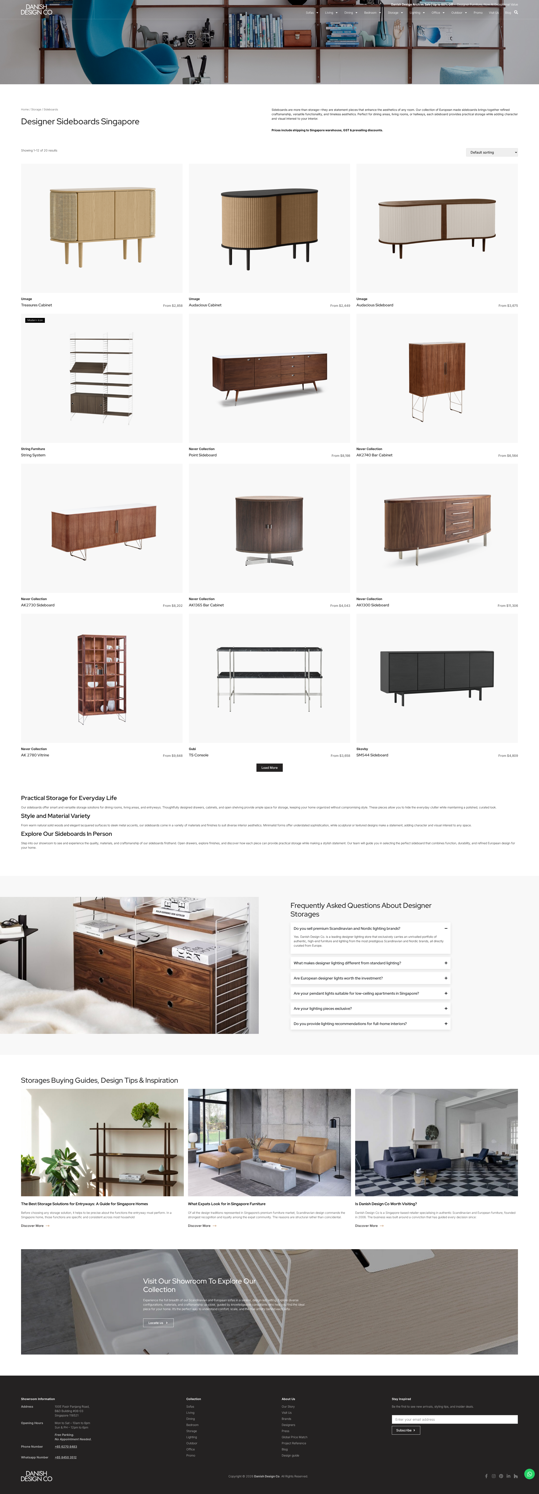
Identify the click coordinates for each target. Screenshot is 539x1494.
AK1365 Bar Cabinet (206, 605)
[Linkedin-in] (508, 1476)
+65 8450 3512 (66, 1457)
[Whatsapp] (529, 1474)
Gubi (192, 749)
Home (25, 109)
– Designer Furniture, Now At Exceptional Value (454, 4)
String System (33, 455)
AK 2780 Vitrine (35, 755)
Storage (393, 12)
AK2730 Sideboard (38, 605)
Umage (26, 299)
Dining (348, 12)
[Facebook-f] (486, 1476)
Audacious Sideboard (374, 305)
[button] (269, 768)
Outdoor (456, 12)
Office (436, 12)
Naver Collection (202, 449)
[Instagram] (494, 1476)
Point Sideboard (203, 455)
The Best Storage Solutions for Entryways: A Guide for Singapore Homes (84, 1203)
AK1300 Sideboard (372, 605)
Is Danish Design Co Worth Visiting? (386, 1203)
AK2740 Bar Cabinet (374, 455)
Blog (508, 12)
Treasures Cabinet (36, 305)
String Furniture (33, 449)
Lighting (415, 12)
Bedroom (370, 12)
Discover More (32, 1226)
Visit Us (494, 12)
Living (329, 12)
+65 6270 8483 (66, 1446)
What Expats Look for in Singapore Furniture (226, 1203)
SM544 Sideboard (372, 755)
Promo (478, 12)
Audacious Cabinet (205, 305)
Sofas (310, 12)
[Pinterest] (501, 1476)
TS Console (198, 755)
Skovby (362, 749)
